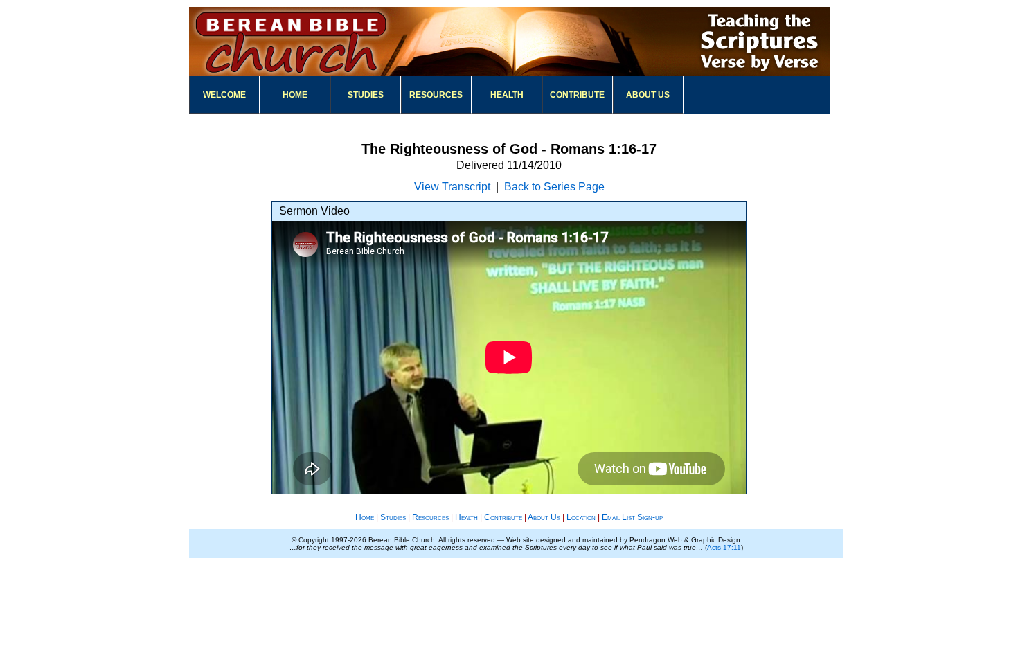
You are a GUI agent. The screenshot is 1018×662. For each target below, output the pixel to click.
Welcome (224, 95)
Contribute (577, 95)
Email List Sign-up (632, 517)
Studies (366, 95)
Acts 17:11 (724, 547)
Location (581, 517)
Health (507, 95)
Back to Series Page (554, 187)
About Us (648, 95)
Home (295, 95)
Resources (436, 95)
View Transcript (452, 187)
